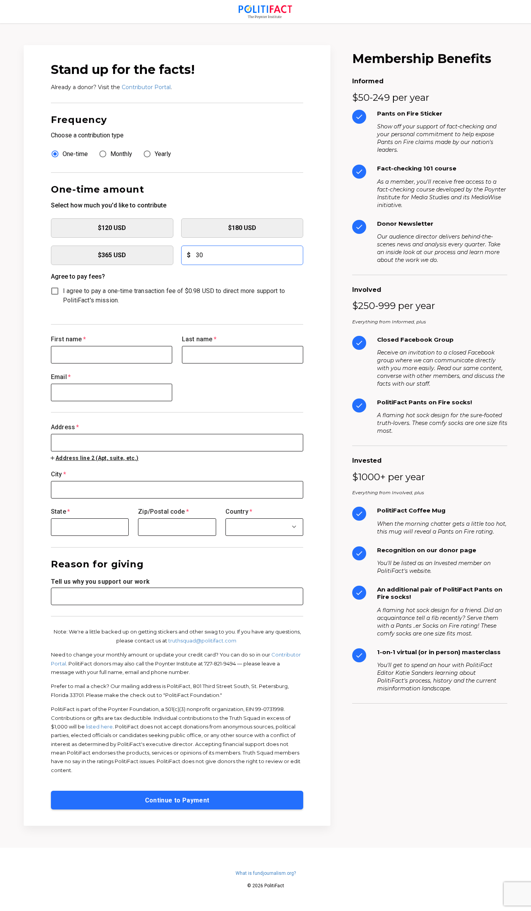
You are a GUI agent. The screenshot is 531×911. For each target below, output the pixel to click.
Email (61, 377)
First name (68, 339)
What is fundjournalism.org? (266, 873)
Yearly (163, 154)
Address (65, 427)
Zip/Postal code (163, 511)
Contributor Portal (146, 87)
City (58, 474)
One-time (75, 154)
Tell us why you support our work (100, 581)
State (60, 511)
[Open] (294, 527)
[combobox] (177, 437)
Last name (199, 339)
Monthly (121, 154)
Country (238, 511)
